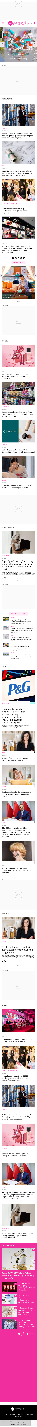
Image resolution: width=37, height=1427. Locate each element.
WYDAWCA (20, 1414)
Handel (5, 341)
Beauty (5, 666)
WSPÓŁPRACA (29, 1414)
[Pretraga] (31, 23)
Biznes (4, 1006)
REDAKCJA (12, 1414)
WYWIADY (5, 913)
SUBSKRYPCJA (18, 1416)
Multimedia (7, 1245)
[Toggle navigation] (2, 23)
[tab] (17, 301)
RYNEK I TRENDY (8, 527)
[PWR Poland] (18, 1409)
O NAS (5, 1414)
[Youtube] (21, 1334)
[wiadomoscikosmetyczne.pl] (18, 23)
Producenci (7, 99)
